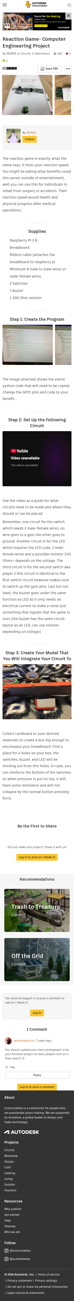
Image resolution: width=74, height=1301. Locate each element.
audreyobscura (24, 1041)
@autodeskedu (20, 1259)
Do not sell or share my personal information (37, 1287)
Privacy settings (46, 1281)
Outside (9, 1185)
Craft (7, 1167)
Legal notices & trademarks (25, 1293)
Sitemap (10, 1226)
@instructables (20, 1251)
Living (8, 1179)
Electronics (42, 53)
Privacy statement (19, 1281)
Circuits (25, 53)
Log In (37, 1013)
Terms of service (49, 1274)
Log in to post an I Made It (37, 857)
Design (9, 1162)
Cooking (9, 1173)
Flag (12, 1067)
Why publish (12, 1209)
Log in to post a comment (37, 1087)
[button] (5, 5)
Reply (37, 1075)
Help (7, 1220)
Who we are (12, 1232)
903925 (11, 53)
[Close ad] (68, 16)
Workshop (11, 1156)
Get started (11, 1215)
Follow (29, 139)
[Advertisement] (37, 21)
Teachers (10, 1190)
